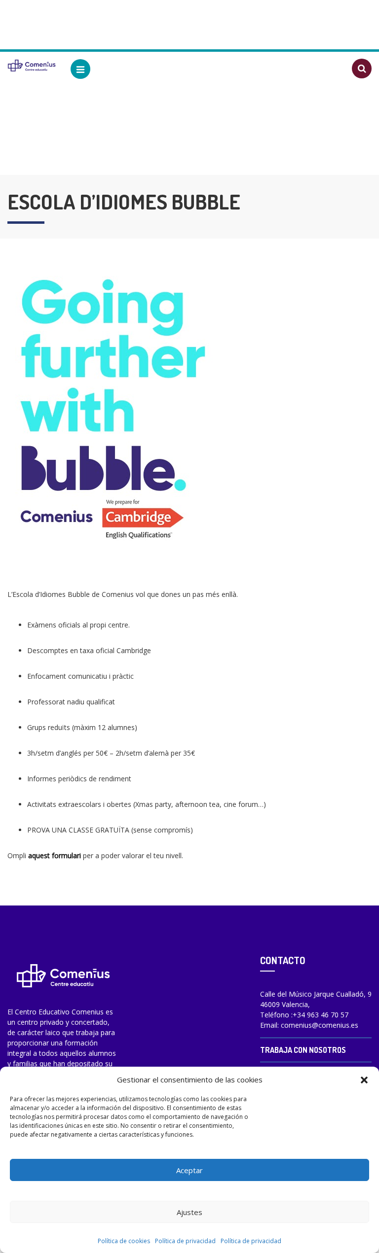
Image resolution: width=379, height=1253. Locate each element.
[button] (364, 1079)
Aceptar (189, 1170)
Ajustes (189, 1212)
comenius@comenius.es (319, 1025)
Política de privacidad (185, 1241)
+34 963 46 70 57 (320, 1014)
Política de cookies (124, 1241)
